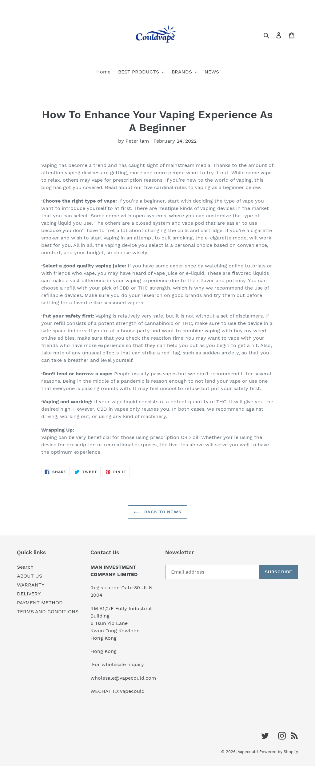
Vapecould (248, 751)
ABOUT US (29, 576)
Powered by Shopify (278, 751)
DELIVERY (29, 594)
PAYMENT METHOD (40, 603)
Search (25, 567)
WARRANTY (30, 585)
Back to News (162, 511)
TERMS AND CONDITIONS (47, 611)
